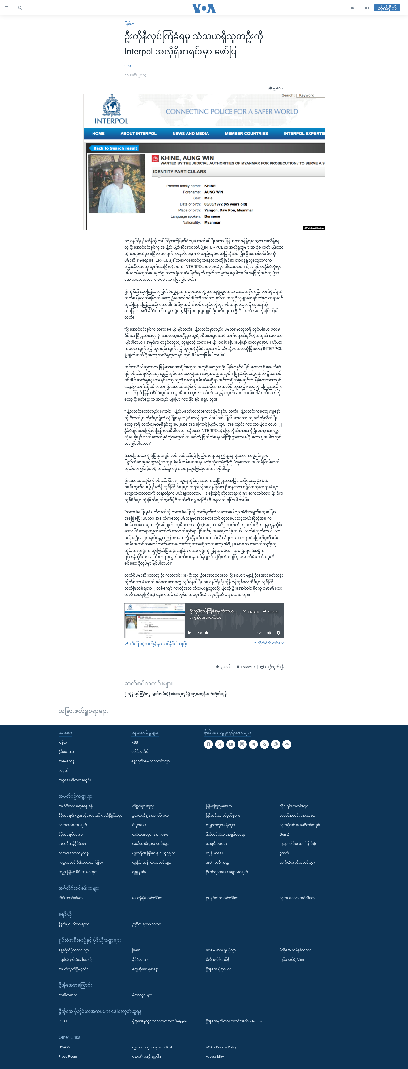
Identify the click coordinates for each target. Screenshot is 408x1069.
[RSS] (264, 744)
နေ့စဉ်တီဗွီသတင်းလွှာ (74, 950)
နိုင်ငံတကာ (66, 752)
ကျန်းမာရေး (214, 853)
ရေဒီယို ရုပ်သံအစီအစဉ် (75, 959)
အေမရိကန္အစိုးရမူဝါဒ (146, 1057)
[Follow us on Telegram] (253, 744)
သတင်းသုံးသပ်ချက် (73, 825)
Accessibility (215, 1057)
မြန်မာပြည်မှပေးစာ (219, 806)
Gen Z (284, 834)
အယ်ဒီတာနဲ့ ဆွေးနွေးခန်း (76, 806)
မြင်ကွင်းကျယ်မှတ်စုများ (223, 815)
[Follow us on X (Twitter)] (219, 744)
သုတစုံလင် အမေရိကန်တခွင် (300, 825)
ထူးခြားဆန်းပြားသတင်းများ (151, 862)
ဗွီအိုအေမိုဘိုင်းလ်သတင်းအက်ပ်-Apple (159, 1021)
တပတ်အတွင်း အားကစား (150, 834)
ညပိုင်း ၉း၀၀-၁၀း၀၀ (146, 924)
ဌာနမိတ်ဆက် (68, 995)
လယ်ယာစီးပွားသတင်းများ (151, 843)
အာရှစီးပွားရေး (216, 843)
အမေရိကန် (66, 761)
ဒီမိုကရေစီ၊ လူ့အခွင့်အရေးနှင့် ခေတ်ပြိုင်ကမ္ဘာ (90, 815)
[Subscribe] (286, 744)
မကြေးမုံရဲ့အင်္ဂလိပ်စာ (147, 898)
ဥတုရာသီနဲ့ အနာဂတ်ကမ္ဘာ (150, 815)
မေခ (127, 66)
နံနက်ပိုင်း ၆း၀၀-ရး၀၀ (74, 924)
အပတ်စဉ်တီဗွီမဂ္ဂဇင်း (73, 969)
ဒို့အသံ (284, 853)
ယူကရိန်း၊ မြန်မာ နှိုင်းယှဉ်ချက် (153, 853)
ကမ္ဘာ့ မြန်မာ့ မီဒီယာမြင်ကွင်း (78, 872)
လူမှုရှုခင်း (139, 872)
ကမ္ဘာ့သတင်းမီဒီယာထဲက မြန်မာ (81, 862)
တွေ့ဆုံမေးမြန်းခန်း (145, 969)
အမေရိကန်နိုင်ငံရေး (72, 843)
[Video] (367, 8)
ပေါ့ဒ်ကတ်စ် (139, 752)
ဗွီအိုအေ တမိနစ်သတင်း (296, 950)
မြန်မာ (129, 24)
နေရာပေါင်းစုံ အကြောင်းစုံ (298, 843)
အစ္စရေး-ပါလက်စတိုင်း (75, 780)
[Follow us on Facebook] (208, 744)
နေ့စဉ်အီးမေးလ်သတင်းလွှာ (150, 761)
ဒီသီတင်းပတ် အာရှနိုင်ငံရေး (225, 834)
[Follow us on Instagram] (242, 744)
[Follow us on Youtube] (230, 744)
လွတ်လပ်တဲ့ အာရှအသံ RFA (152, 1047)
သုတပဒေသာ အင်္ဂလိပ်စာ (297, 898)
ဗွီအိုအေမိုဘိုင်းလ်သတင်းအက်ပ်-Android (234, 1021)
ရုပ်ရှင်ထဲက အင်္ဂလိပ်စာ (222, 898)
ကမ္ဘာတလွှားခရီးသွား (220, 825)
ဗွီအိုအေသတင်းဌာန (208, 617)
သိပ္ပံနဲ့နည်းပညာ (143, 806)
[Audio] (352, 8)
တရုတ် (63, 770)
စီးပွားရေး (139, 825)
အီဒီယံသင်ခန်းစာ (71, 898)
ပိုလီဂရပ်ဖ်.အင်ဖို (217, 959)
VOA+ (63, 1021)
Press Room (68, 1057)
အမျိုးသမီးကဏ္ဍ (218, 862)
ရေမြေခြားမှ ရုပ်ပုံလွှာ (221, 950)
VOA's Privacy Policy (221, 1047)
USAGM (65, 1047)
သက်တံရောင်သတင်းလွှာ (297, 862)
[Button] (276, 88)
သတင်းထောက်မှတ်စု (74, 853)
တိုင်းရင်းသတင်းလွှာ (294, 806)
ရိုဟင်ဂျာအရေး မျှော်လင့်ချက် (227, 872)
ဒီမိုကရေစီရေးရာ (71, 834)
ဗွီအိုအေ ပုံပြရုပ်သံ (218, 969)
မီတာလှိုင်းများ (142, 995)
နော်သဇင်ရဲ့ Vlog (292, 959)
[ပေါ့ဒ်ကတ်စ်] (275, 744)
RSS (134, 742)
